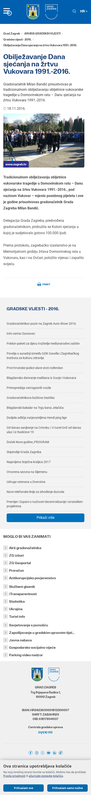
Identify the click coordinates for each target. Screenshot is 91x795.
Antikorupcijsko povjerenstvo (32, 578)
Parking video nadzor (26, 655)
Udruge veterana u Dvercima (26, 482)
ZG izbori (16, 555)
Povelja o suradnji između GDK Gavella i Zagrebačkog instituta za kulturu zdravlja (43, 356)
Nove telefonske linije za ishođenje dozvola (35, 492)
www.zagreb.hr (16, 164)
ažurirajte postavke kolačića (46, 776)
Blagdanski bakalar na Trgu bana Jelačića (35, 407)
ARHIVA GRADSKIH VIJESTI (42, 33)
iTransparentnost (23, 594)
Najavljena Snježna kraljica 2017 (29, 462)
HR (82, 11)
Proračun (16, 570)
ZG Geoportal (20, 563)
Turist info (17, 616)
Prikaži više (45, 517)
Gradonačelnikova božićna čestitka (31, 397)
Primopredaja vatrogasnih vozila (29, 388)
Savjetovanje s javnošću (28, 625)
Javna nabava (20, 640)
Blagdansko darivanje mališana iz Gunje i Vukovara (41, 378)
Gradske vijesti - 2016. (17, 39)
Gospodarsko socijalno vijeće (32, 647)
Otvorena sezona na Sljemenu (27, 472)
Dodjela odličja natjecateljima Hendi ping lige (37, 417)
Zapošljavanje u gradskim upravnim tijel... (42, 633)
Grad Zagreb (11, 33)
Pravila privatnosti (14, 776)
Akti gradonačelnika (25, 548)
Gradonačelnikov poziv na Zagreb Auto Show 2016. (42, 323)
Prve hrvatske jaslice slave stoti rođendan (35, 368)
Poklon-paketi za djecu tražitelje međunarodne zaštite (43, 343)
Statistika (17, 601)
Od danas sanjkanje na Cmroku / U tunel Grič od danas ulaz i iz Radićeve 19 (44, 430)
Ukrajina (16, 609)
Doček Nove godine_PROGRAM (28, 442)
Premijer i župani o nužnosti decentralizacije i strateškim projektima (45, 504)
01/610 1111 (45, 732)
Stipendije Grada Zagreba (24, 452)
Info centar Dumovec (21, 333)
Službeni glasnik (22, 587)
